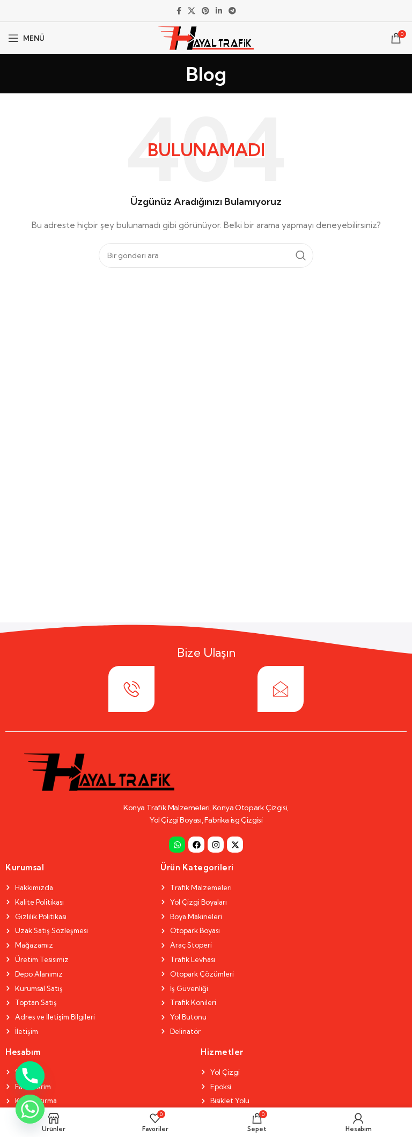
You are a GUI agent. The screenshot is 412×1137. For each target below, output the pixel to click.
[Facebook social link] (179, 11)
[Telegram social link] (232, 11)
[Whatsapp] (177, 845)
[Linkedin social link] (218, 11)
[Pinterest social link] (205, 11)
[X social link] (191, 11)
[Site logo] (206, 37)
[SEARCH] (301, 255)
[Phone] (30, 1075)
